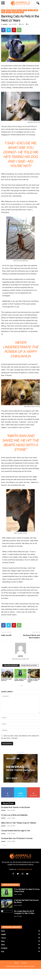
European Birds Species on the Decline (15, 807)
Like (7, 788)
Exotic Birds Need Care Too (6, 679)
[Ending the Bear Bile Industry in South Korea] (34, 673)
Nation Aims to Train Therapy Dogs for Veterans (18, 823)
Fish (3, 12)
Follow (20, 788)
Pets (7, 8)
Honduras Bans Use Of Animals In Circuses (17, 838)
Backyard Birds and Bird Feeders (31, 636)
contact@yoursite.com (24, 869)
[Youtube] (27, 874)
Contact (24, 963)
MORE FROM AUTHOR (29, 665)
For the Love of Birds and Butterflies (14, 815)
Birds (12, 8)
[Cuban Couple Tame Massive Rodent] (20, 673)
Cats (13, 10)
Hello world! (6, 635)
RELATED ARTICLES (11, 665)
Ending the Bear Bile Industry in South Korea (34, 680)
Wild (21, 12)
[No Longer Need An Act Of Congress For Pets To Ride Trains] (7, 914)
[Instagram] (23, 874)
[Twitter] (18, 874)
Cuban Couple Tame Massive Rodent (20, 679)
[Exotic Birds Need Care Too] (7, 673)
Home (2, 8)
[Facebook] (13, 874)
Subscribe (33, 788)
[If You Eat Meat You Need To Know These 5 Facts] (7, 892)
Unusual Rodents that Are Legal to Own (15, 831)
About (17, 963)
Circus (19, 10)
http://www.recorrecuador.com (20, 659)
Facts (30, 10)
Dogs (24, 10)
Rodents (15, 12)
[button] (37, 3)
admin (5, 24)
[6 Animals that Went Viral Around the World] (7, 903)
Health (8, 12)
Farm (35, 10)
